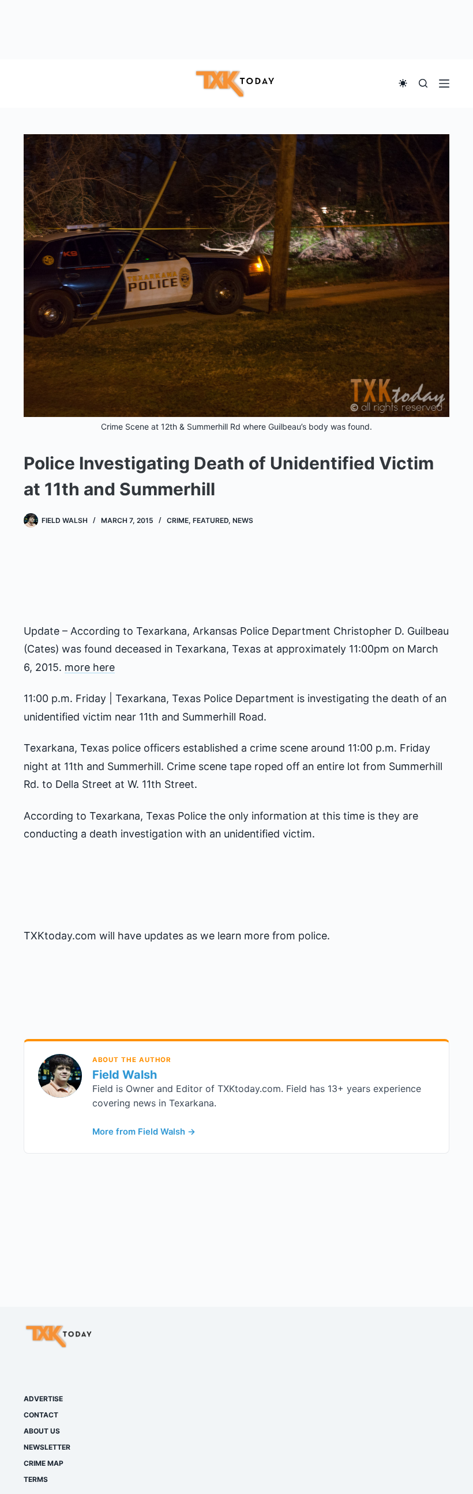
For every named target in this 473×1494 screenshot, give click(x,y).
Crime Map (43, 1463)
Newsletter (47, 1447)
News (242, 520)
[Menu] (444, 83)
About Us (42, 1431)
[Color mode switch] (403, 83)
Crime (178, 520)
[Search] (423, 83)
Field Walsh (124, 1075)
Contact (41, 1414)
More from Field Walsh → (144, 1132)
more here (90, 667)
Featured (210, 520)
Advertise (43, 1398)
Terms (36, 1479)
